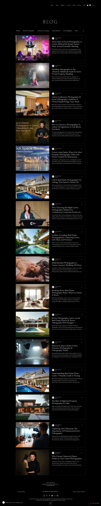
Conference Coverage (43, 30)
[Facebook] (47, 496)
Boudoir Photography (28, 30)
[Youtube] (52, 496)
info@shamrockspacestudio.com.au (50, 484)
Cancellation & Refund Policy (50, 491)
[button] (63, 5)
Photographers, (46, 500)
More (76, 30)
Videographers (53, 500)
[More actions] (82, 38)
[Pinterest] (49, 496)
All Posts (18, 30)
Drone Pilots (62, 500)
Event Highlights (67, 30)
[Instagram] (44, 496)
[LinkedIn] (57, 496)
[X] (55, 496)
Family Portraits (56, 30)
